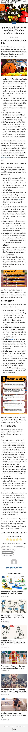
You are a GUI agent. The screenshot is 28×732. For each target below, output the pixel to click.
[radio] (7, 540)
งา (24, 469)
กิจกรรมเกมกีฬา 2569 (18, 546)
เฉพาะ (13, 339)
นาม (18, 115)
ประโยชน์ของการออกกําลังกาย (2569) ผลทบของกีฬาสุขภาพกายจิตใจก (13, 715)
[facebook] (13, 729)
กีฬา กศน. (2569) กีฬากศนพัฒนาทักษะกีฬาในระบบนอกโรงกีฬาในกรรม (12, 617)
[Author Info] (14, 564)
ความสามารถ (5, 157)
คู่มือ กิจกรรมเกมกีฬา (7, 552)
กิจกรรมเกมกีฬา (6, 546)
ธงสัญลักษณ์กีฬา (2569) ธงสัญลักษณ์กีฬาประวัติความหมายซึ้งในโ (13, 643)
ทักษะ (19, 199)
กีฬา (14, 22)
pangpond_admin (14, 567)
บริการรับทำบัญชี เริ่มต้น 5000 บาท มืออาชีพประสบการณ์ (13, 2)
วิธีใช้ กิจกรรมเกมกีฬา (7, 555)
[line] (15, 729)
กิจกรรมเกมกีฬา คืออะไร (8, 549)
